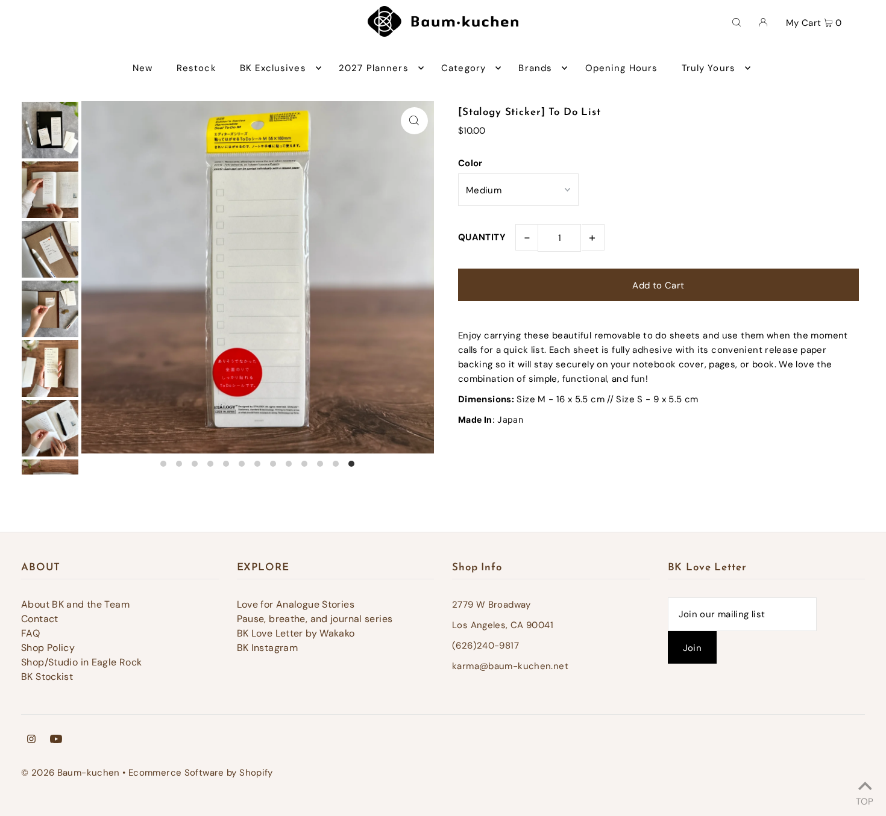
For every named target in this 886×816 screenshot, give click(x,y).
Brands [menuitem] (535, 68)
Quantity (482, 237)
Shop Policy (48, 647)
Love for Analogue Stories (295, 604)
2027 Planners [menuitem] (374, 68)
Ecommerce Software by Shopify (200, 773)
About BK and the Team (75, 604)
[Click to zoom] (414, 120)
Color (470, 163)
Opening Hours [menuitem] (621, 68)
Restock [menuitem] (196, 68)
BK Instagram (267, 647)
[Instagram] (31, 740)
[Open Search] (736, 21)
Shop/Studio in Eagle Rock (81, 662)
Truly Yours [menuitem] (708, 68)
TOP (864, 800)
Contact (39, 618)
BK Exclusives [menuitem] (273, 68)
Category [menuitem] (463, 68)
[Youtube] (56, 740)
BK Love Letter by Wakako (296, 633)
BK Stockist (47, 676)
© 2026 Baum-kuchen (70, 773)
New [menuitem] (142, 68)
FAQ (30, 633)
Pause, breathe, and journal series (315, 618)
